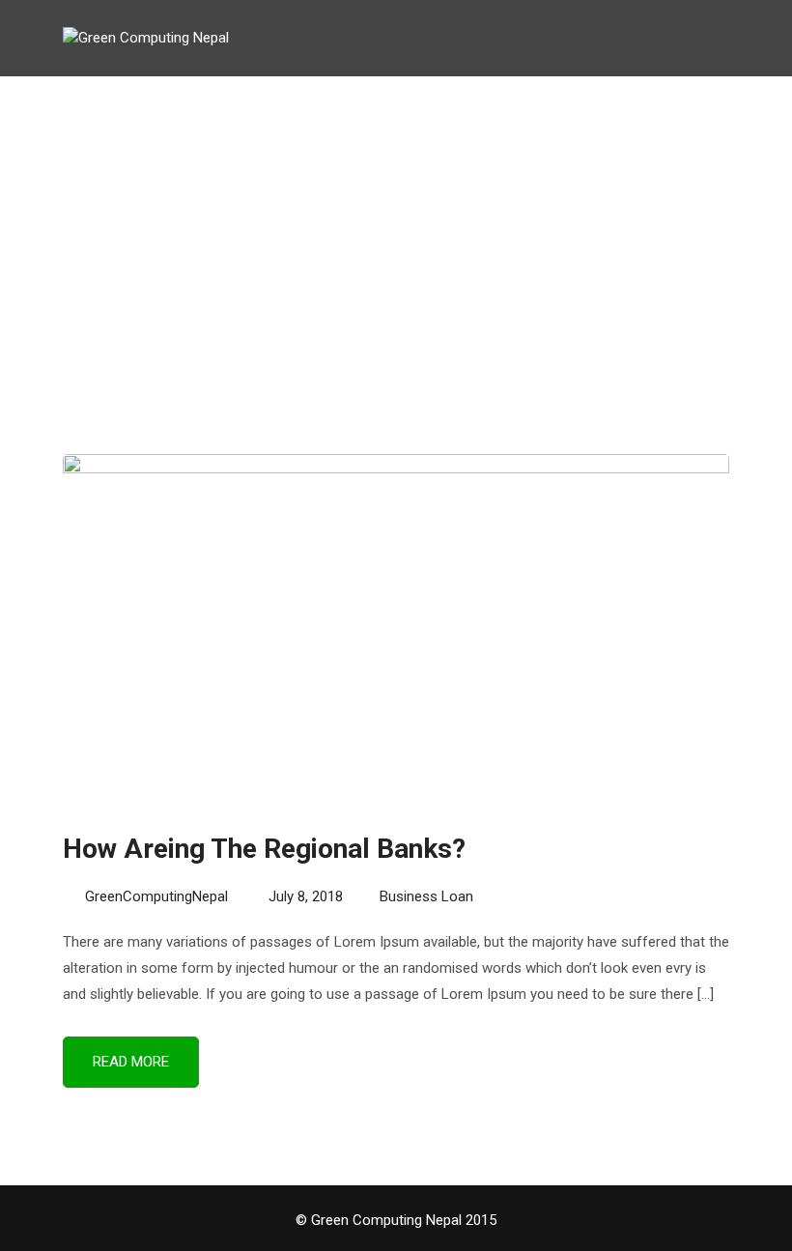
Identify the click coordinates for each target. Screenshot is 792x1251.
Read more (131, 1061)
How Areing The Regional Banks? (264, 849)
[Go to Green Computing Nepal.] (364, 244)
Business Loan (426, 896)
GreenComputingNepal (156, 896)
